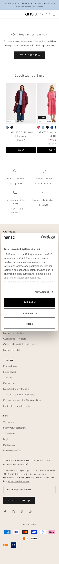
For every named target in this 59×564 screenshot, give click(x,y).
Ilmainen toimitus (43, 178)
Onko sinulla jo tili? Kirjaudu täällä (19, 344)
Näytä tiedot (42, 291)
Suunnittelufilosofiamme (14, 427)
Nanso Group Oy (11, 450)
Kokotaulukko (10, 366)
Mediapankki (9, 444)
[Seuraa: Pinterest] (22, 511)
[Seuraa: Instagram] (13, 511)
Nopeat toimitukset (15, 178)
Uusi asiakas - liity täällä (14, 338)
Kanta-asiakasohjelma (13, 333)
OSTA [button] (21, 149)
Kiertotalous (9, 383)
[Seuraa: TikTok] (30, 511)
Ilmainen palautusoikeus (43, 200)
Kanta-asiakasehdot (12, 349)
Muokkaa (27, 313)
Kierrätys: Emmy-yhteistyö (16, 388)
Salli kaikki (29, 302)
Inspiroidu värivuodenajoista (16, 406)
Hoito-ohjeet (9, 371)
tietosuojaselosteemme (19, 481)
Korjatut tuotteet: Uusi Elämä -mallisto (22, 400)
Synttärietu (8, 3)
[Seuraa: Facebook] (5, 511)
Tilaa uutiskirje (19, 500)
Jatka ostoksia (29, 55)
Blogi (5, 439)
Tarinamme (8, 422)
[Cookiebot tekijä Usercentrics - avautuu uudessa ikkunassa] (41, 237)
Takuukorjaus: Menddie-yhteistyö (19, 394)
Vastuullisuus (9, 433)
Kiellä (29, 323)
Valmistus (7, 377)
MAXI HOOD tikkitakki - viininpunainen (21, 134)
